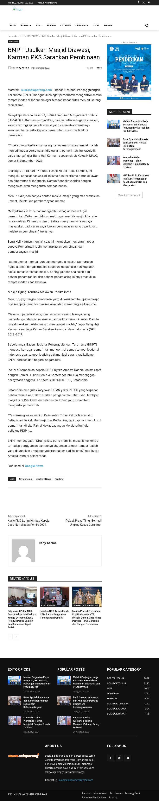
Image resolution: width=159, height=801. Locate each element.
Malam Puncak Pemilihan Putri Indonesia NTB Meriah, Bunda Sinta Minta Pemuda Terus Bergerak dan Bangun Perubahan (86, 618)
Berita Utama (25, 478)
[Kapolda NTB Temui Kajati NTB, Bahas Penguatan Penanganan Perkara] (54, 597)
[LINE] (72, 78)
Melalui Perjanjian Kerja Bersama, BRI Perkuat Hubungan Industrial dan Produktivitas (36, 682)
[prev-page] (10, 636)
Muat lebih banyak (128, 195)
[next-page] (16, 636)
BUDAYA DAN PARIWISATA (85, 605)
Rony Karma (22, 67)
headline (59, 478)
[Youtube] (149, 3)
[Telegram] (63, 78)
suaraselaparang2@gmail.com (76, 780)
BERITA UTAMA (16, 605)
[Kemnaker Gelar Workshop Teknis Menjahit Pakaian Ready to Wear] (113, 160)
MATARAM (32, 36)
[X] (143, 3)
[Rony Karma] (10, 68)
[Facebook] (138, 3)
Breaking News (43, 478)
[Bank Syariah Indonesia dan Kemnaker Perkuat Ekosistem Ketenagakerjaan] (113, 142)
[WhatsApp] (55, 78)
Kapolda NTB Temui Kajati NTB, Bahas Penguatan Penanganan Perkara (54, 614)
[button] (146, 25)
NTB (22, 36)
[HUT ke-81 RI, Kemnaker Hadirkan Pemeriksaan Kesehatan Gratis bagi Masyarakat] (113, 178)
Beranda (12, 36)
